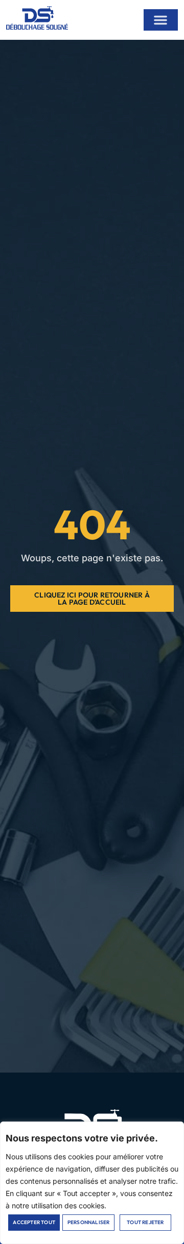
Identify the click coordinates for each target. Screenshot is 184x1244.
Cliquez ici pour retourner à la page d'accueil (92, 598)
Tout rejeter (145, 1222)
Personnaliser (88, 1222)
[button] (160, 20)
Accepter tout (34, 1222)
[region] (92, 1183)
